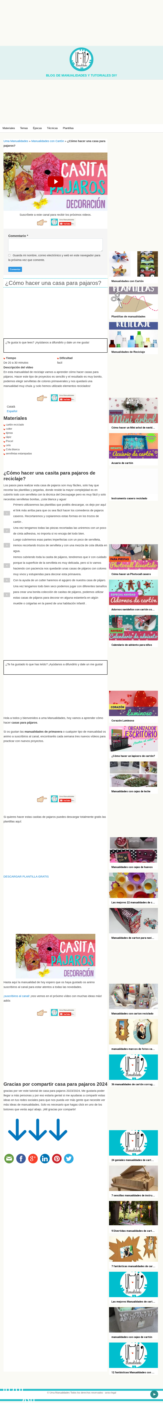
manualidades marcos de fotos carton (134, 1049)
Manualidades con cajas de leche (130, 791)
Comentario (18, 236)
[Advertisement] (81, 22)
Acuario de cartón (122, 463)
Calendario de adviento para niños (131, 644)
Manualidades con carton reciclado (132, 1013)
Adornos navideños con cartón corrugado (136, 609)
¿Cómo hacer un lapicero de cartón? (133, 756)
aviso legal (110, 1392)
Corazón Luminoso (122, 720)
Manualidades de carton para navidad (133, 937)
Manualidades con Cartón (47, 141)
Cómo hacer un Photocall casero (131, 574)
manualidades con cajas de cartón (131, 1337)
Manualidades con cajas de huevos (132, 867)
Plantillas (68, 128)
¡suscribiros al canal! (17, 996)
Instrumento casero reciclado (129, 498)
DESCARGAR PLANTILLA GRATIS (26, 876)
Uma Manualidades (16, 141)
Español (12, 411)
